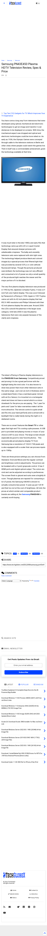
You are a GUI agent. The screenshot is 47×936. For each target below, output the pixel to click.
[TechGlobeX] (15, 4)
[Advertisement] (23, 33)
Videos (14, 897)
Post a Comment (6, 576)
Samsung (9, 60)
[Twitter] (18, 907)
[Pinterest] (29, 907)
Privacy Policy (34, 897)
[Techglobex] (4, 907)
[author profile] (6, 75)
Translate (36, 581)
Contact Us (34, 890)
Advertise (34, 894)
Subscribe (23, 672)
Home (2, 60)
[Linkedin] (24, 907)
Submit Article (14, 894)
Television (17, 60)
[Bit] (4, 913)
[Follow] (10, 907)
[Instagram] (34, 907)
